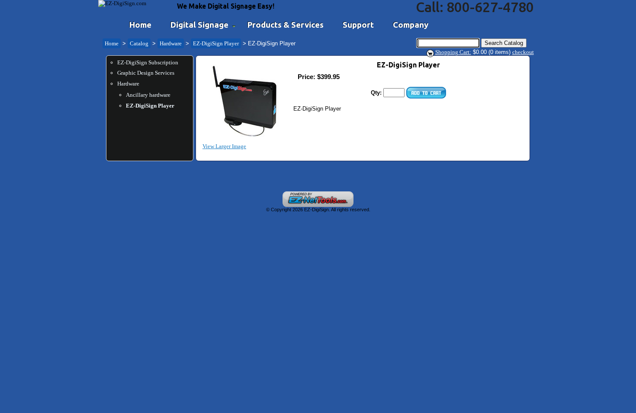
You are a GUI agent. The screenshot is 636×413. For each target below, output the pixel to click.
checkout (523, 52)
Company (410, 24)
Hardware (171, 43)
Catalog (139, 43)
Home (140, 24)
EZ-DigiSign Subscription (147, 62)
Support (358, 24)
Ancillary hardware (148, 95)
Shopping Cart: (453, 52)
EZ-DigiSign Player (216, 43)
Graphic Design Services (145, 73)
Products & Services (285, 24)
